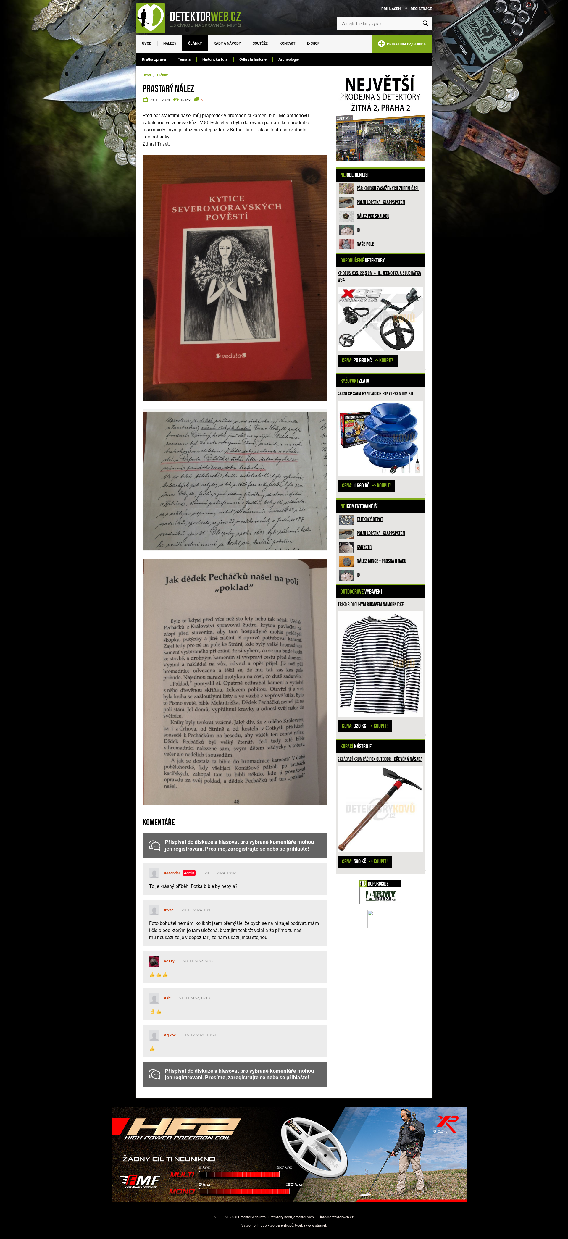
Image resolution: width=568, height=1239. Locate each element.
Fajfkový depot (370, 519)
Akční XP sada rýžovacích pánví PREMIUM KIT (376, 394)
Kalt (167, 998)
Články (195, 43)
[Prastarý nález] (235, 278)
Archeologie (288, 59)
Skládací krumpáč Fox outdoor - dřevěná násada (380, 759)
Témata (184, 59)
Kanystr (364, 547)
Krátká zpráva (154, 59)
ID (358, 230)
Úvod (146, 43)
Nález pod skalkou (373, 216)
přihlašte (297, 849)
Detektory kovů (280, 1217)
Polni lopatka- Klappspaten (381, 202)
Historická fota (214, 59)
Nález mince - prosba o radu (381, 561)
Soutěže (260, 43)
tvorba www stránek (311, 1225)
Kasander (172, 873)
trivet (168, 910)
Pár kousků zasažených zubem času (388, 188)
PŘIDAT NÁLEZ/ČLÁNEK (405, 44)
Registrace (421, 9)
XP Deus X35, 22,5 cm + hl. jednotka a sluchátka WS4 (379, 276)
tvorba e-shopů (281, 1225)
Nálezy (169, 43)
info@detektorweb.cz (337, 1217)
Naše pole (365, 244)
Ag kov (170, 1035)
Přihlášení (391, 9)
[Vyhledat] (425, 23)
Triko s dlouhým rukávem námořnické (371, 605)
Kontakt (287, 43)
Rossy (169, 961)
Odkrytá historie (253, 59)
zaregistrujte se (246, 849)
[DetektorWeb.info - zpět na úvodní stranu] (192, 17)
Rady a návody (227, 43)
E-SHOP (313, 43)
